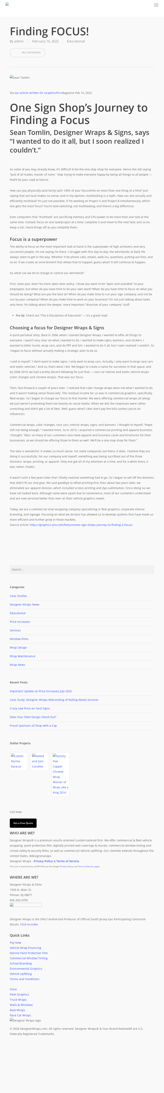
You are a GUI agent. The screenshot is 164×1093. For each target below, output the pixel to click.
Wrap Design (18, 647)
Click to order (29, 924)
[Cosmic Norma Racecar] (19, 761)
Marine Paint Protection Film (29, 953)
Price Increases (20, 622)
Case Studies (18, 596)
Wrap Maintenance (22, 656)
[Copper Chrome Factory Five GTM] (61, 774)
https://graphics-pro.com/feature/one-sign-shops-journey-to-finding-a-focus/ (81, 525)
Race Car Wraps (20, 1015)
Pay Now (15, 942)
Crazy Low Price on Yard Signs (30, 708)
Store (13, 989)
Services (15, 630)
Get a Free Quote (23, 823)
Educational (76, 41)
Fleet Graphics (19, 994)
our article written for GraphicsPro (38, 93)
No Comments (31, 52)
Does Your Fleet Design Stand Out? (33, 717)
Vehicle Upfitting (21, 974)
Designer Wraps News (24, 604)
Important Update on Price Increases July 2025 (41, 691)
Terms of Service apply (88, 866)
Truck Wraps (18, 1000)
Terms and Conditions (24, 979)
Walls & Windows (21, 1005)
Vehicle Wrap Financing (25, 948)
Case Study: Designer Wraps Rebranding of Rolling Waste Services (54, 700)
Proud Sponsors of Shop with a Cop (33, 725)
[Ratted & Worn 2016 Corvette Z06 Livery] (40, 761)
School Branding (21, 963)
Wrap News (17, 665)
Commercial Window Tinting (29, 958)
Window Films (19, 639)
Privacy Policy (66, 866)
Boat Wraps (17, 1010)
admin (19, 41)
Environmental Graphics (26, 968)
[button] (156, 5)
